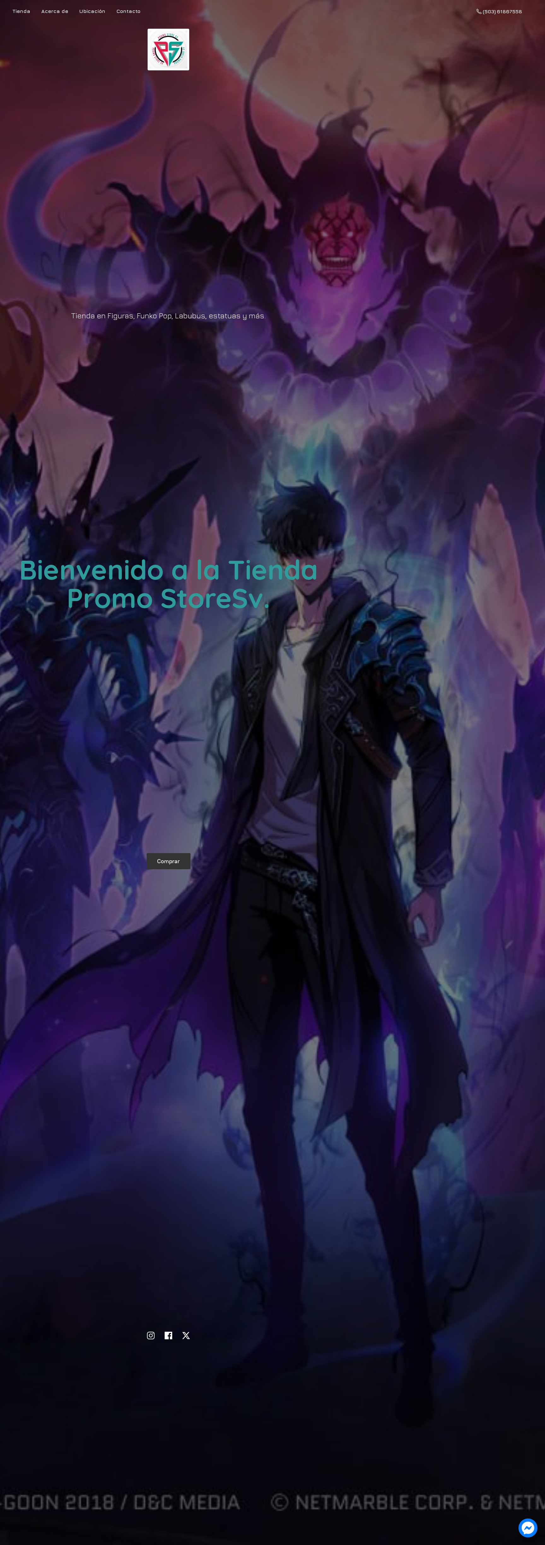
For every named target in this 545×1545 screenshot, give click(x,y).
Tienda (21, 11)
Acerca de (54, 11)
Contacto (128, 11)
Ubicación (92, 11)
